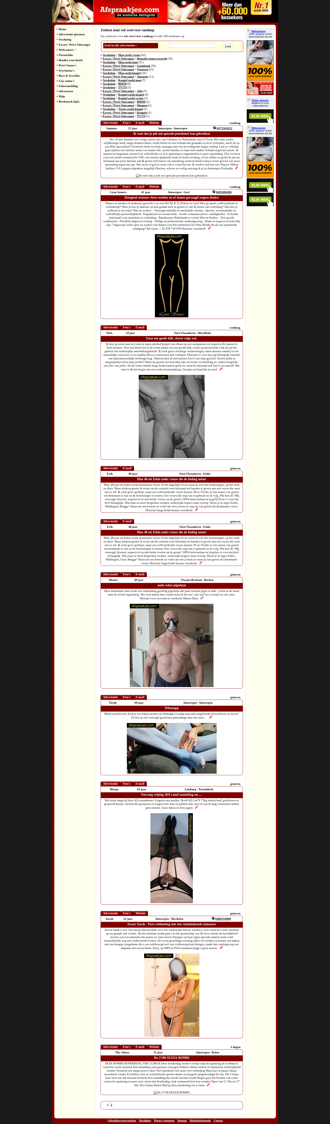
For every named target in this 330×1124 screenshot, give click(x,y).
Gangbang (143, 65)
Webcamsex (67, 49)
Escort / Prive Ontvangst (74, 44)
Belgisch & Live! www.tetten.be (260, 104)
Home (62, 29)
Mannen (142, 105)
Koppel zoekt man (129, 80)
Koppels (142, 112)
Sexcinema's (66, 70)
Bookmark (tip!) (68, 101)
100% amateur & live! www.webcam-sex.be (260, 35)
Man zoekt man (128, 62)
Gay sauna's (66, 81)
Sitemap (182, 1120)
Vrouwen (142, 69)
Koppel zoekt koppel (131, 94)
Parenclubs (65, 55)
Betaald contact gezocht (152, 58)
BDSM (122, 83)
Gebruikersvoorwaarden (122, 1120)
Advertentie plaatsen (71, 34)
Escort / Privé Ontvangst (118, 58)
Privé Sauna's (67, 65)
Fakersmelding (68, 86)
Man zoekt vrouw (129, 55)
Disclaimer (145, 1120)
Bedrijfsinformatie (200, 1120)
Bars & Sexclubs (69, 75)
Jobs (140, 91)
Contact (218, 1120)
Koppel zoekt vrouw (131, 98)
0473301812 (224, 128)
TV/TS (122, 87)
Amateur (142, 76)
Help (61, 96)
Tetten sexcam (259, 100)
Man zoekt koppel (129, 73)
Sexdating (64, 39)
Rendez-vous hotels (70, 60)
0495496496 (224, 192)
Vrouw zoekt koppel (130, 109)
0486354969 (223, 918)
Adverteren (65, 91)
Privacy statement (164, 1120)
